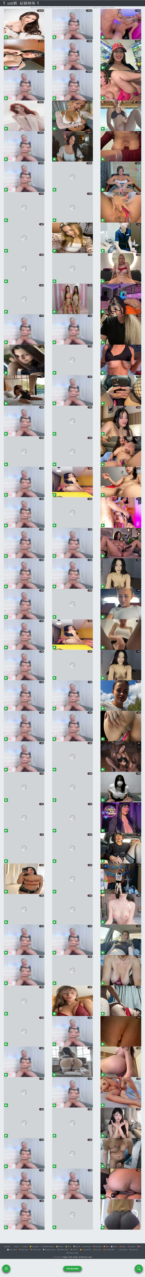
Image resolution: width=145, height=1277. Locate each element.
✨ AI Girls (74, 1250)
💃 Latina (24, 1246)
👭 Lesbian (131, 1246)
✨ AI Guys (97, 1250)
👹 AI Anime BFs (109, 1250)
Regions (65, 1257)
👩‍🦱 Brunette (86, 1246)
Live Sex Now (73, 1268)
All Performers (83, 1257)
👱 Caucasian (34, 1246)
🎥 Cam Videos (122, 1250)
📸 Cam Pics (133, 1250)
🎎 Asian (7, 1246)
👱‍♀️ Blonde (76, 1246)
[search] (139, 1268)
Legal (90, 1257)
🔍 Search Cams (72, 1253)
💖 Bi (139, 1246)
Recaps (75, 1257)
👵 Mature (59, 1246)
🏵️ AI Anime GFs (85, 1250)
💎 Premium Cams (49, 1250)
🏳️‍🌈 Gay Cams (23, 1250)
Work (70, 1257)
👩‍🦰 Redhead (97, 1246)
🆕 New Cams (12, 1250)
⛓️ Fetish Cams (62, 1250)
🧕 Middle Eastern (47, 1246)
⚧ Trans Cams (35, 1250)
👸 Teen (68, 1246)
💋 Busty (122, 1246)
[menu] (6, 1268)
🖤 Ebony (15, 1246)
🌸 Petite (114, 1246)
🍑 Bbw (106, 1246)
